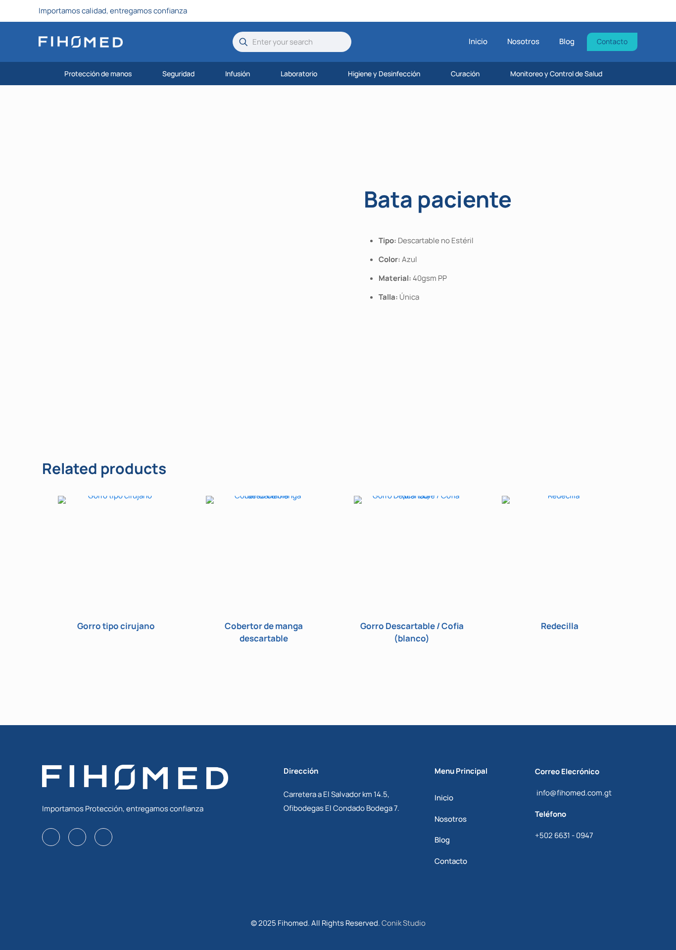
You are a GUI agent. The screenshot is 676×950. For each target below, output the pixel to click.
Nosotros (451, 819)
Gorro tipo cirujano (116, 626)
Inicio (444, 797)
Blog (442, 840)
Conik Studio (404, 923)
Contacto (451, 861)
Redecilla (560, 626)
